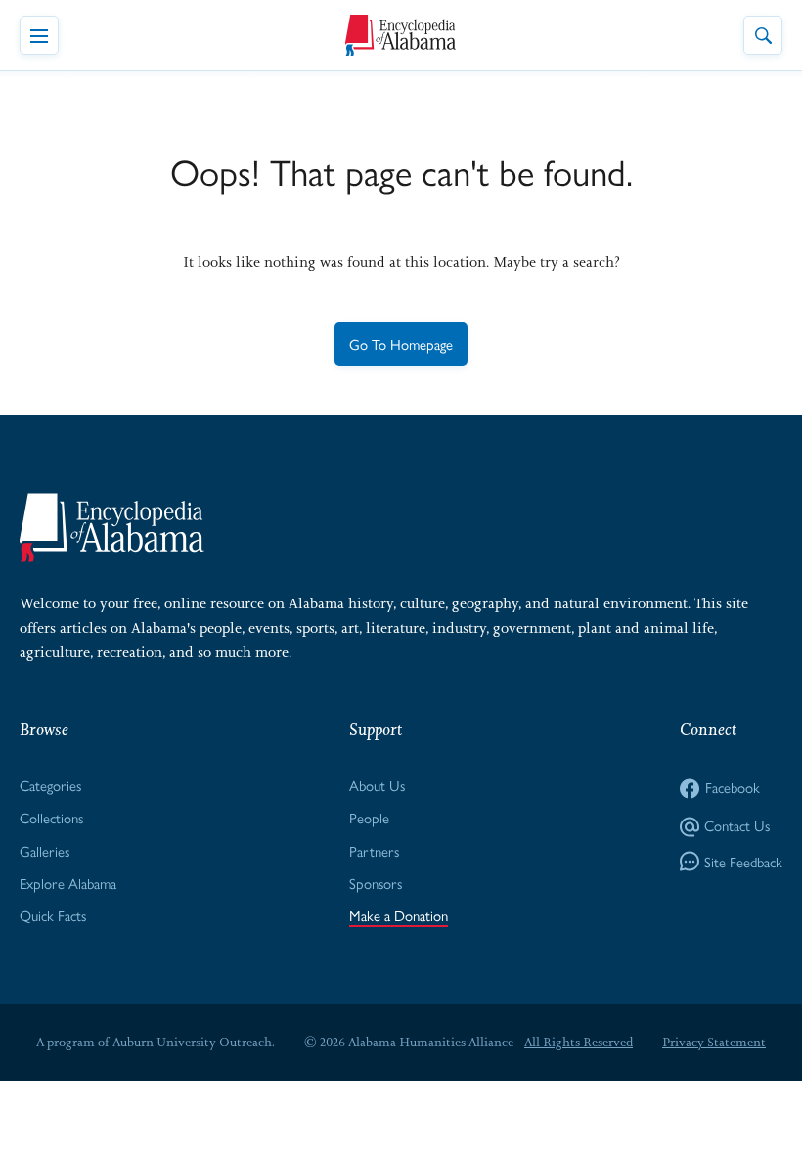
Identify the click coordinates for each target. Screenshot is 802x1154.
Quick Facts (53, 915)
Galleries (44, 850)
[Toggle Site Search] (762, 35)
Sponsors (375, 882)
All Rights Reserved (578, 1042)
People (369, 817)
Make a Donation (398, 915)
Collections (51, 817)
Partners (374, 850)
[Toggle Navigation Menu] (39, 35)
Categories (50, 785)
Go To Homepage (401, 343)
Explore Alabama (68, 882)
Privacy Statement (714, 1042)
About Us (377, 785)
